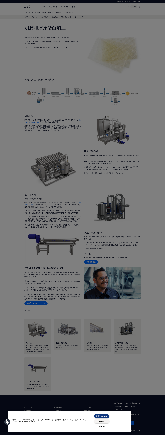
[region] (69, 421)
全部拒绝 (102, 421)
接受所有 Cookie (101, 416)
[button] (7, 422)
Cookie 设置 (102, 426)
